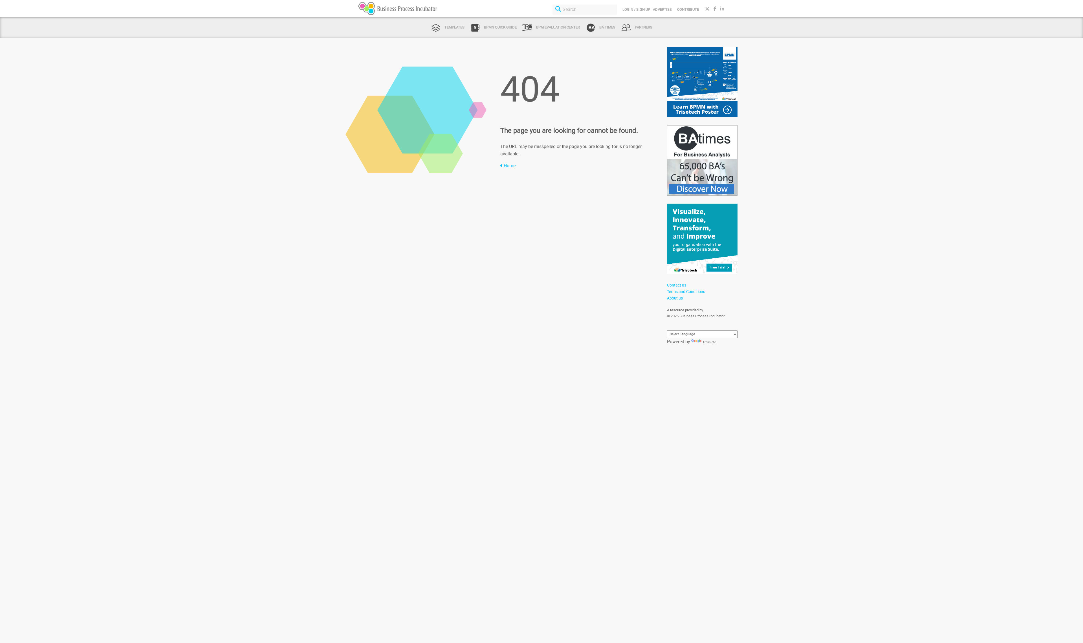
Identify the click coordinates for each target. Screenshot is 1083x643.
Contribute (688, 9)
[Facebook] (715, 9)
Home (509, 165)
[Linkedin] (722, 9)
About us (675, 298)
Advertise (662, 9)
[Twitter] (707, 9)
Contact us (676, 285)
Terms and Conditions (686, 291)
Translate (709, 342)
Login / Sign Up (636, 9)
